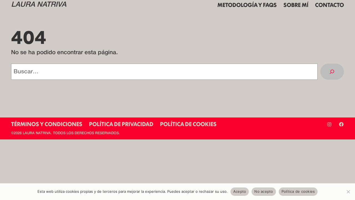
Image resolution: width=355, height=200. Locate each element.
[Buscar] (332, 72)
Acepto (239, 191)
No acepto (263, 191)
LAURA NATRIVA (38, 5)
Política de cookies (298, 191)
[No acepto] (348, 191)
